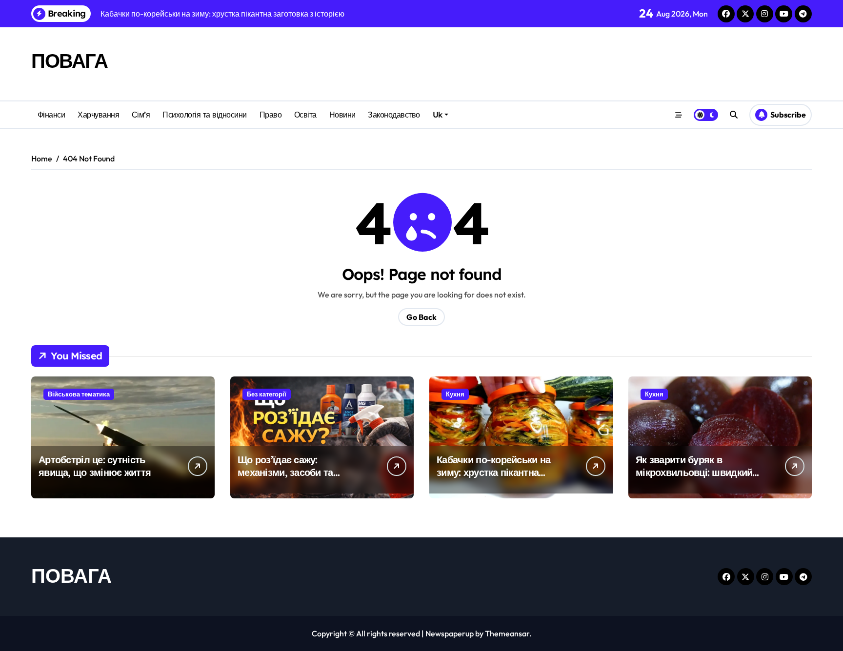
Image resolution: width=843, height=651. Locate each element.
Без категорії (266, 394)
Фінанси (51, 114)
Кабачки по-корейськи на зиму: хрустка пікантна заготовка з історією (493, 472)
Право (271, 114)
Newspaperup (449, 633)
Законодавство (394, 114)
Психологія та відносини (204, 114)
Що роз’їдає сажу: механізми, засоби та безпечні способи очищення (301, 472)
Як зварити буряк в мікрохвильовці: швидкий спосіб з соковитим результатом (694, 479)
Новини (342, 114)
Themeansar (507, 633)
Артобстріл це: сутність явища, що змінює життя (95, 466)
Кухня (455, 394)
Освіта (305, 114)
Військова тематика (79, 394)
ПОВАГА (69, 60)
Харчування (98, 114)
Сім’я (141, 114)
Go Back (421, 317)
